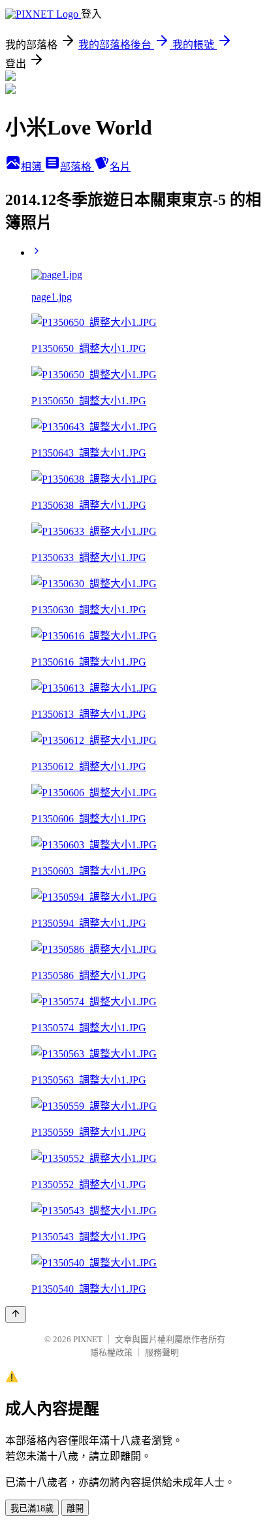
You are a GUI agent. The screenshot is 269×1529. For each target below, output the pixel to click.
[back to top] (15, 1314)
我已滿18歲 (32, 1508)
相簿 (32, 166)
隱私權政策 (111, 1352)
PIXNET (88, 1339)
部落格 (77, 166)
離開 (75, 1508)
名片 (120, 166)
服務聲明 (162, 1352)
